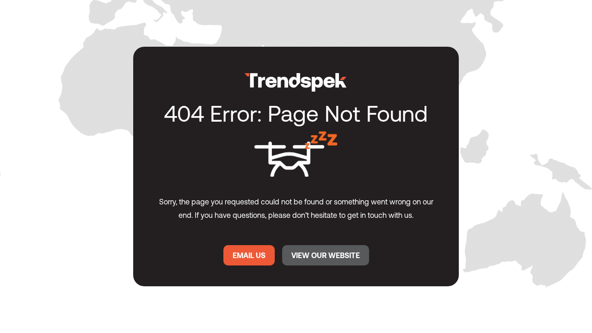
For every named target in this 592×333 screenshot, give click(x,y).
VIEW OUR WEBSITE (325, 255)
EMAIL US (249, 255)
